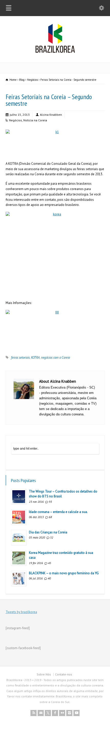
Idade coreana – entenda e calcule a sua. (58, 512)
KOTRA (35, 357)
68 (50, 517)
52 (51, 537)
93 (50, 502)
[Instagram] (69, 713)
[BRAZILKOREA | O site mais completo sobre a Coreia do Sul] (55, 52)
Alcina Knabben (51, 114)
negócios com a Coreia (55, 357)
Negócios (15, 120)
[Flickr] (62, 713)
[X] (48, 713)
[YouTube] (76, 713)
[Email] (41, 713)
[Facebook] (55, 713)
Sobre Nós (44, 674)
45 (49, 563)
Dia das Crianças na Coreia (48, 532)
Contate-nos (63, 674)
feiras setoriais (20, 357)
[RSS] (33, 713)
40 (49, 578)
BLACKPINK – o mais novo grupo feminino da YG (64, 573)
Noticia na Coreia (35, 120)
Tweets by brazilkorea (21, 612)
